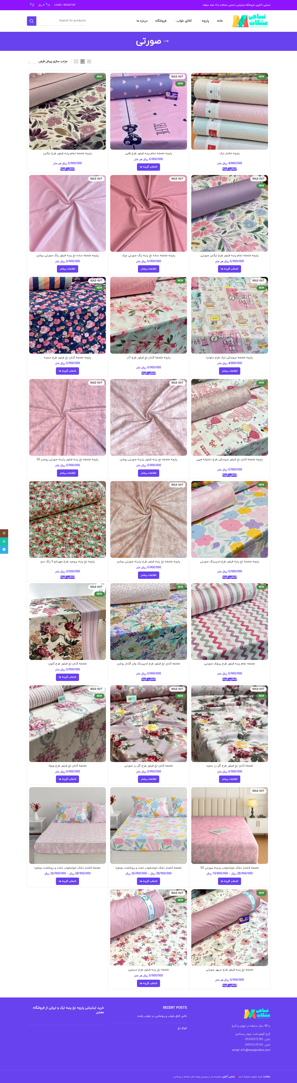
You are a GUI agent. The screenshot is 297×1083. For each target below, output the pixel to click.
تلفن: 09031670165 (257, 1045)
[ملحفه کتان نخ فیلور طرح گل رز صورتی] (148, 723)
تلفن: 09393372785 (257, 1039)
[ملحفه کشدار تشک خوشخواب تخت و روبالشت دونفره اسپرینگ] (148, 825)
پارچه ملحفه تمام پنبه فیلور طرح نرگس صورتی (229, 255)
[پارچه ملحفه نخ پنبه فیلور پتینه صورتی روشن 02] (67, 417)
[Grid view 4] (76, 62)
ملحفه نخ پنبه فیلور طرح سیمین (148, 970)
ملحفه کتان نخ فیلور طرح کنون (67, 664)
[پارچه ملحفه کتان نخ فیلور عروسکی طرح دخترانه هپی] (229, 417)
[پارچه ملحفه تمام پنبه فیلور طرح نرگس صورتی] (229, 213)
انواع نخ (182, 1028)
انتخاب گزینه (229, 169)
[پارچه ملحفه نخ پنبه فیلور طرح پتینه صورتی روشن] (148, 519)
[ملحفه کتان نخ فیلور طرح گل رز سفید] (229, 723)
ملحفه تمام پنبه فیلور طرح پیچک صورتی (229, 664)
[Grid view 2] (89, 62)
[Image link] (257, 1013)
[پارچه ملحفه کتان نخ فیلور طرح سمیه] (67, 315)
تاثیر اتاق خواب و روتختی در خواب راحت (162, 1016)
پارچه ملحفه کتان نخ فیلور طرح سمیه (67, 358)
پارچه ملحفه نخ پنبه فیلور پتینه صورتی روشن (148, 459)
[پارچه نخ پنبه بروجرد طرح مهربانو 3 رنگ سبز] (67, 519)
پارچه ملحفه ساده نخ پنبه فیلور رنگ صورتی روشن (67, 255)
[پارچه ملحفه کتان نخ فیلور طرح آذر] (148, 315)
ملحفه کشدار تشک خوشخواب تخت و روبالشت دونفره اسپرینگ (148, 870)
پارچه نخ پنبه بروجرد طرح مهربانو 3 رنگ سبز (67, 562)
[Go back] (166, 41)
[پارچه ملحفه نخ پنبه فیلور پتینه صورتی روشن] (148, 417)
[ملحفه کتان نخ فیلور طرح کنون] (67, 621)
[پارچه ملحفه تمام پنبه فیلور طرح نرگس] (67, 111)
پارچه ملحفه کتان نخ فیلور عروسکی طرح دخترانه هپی (229, 459)
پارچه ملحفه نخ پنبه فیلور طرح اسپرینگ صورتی (229, 562)
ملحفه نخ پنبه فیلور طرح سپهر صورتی (229, 970)
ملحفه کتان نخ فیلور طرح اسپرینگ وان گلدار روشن (148, 664)
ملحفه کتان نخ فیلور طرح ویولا (68, 766)
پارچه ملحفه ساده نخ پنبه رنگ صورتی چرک (148, 255)
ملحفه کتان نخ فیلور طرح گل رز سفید (229, 766)
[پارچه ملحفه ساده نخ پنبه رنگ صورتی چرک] (148, 213)
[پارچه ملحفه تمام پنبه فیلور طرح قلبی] (148, 111)
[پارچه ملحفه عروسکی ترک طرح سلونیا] (229, 315)
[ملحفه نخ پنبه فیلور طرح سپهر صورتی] (229, 927)
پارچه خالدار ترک (230, 153)
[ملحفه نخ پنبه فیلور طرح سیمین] (148, 927)
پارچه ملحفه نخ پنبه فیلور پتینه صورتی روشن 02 (67, 459)
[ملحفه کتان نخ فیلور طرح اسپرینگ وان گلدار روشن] (148, 621)
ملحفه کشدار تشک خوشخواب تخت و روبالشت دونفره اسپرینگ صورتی (67, 870)
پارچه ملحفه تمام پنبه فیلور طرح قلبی (148, 153)
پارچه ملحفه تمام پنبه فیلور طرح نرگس (67, 153)
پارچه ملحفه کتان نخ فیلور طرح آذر (148, 358)
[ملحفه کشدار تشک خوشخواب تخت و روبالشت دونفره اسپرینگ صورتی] (67, 825)
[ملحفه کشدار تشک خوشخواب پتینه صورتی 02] (229, 825)
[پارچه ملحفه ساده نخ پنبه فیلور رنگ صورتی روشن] (67, 213)
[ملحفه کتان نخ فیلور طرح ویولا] (67, 723)
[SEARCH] (31, 21)
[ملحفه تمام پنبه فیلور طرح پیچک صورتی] (229, 621)
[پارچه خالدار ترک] (229, 111)
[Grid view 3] (83, 62)
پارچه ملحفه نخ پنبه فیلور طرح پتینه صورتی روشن (148, 562)
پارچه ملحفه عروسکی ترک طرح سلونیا (229, 358)
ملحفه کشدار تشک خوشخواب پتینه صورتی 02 (230, 868)
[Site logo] (249, 21)
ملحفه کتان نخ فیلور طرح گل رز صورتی (148, 766)
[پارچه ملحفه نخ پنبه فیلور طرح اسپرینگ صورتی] (229, 519)
